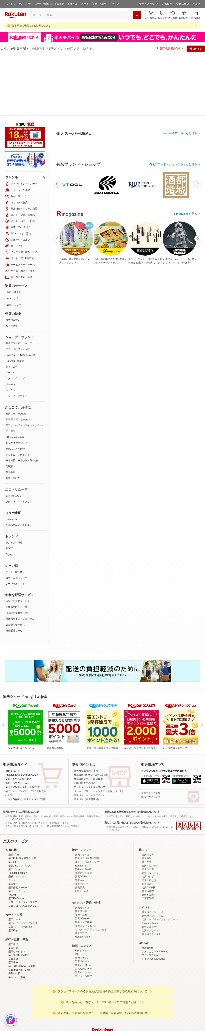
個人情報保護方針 (155, 1002)
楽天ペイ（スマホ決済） (21, 866)
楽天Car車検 (148, 827)
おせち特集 (12, 265)
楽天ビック (14, 809)
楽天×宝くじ (81, 823)
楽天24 (12, 801)
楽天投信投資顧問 (18, 894)
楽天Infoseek (82, 858)
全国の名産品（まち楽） (19, 464)
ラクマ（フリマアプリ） (19, 441)
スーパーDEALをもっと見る (179, 113)
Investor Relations (80, 1002)
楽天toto (79, 820)
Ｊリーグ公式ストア (16, 335)
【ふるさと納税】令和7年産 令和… (182, 340)
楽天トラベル (82, 794)
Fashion (59, 3)
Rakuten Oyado (83, 809)
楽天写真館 (148, 830)
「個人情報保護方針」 (56, 766)
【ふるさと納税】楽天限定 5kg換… (114, 340)
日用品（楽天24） (15, 376)
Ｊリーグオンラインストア (22, 841)
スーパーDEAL (43, 3)
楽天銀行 (13, 884)
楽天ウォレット (16, 891)
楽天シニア (148, 809)
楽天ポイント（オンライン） (89, 734)
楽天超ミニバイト (151, 873)
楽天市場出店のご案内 (86, 710)
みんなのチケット (84, 908)
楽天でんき (148, 794)
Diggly (9, 494)
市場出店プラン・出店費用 (88, 718)
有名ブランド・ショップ (19, 282)
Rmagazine (12, 458)
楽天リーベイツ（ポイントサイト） (25, 365)
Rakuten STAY (83, 805)
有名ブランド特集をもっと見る (177, 427)
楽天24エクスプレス (17, 382)
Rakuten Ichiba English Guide (21, 714)
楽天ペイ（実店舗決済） (87, 738)
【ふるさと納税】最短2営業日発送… (69, 340)
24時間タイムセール (17, 359)
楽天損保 (13, 898)
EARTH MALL (13, 435)
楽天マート (14, 823)
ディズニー (12, 306)
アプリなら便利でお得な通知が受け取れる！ (165, 710)
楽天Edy (12, 870)
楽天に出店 (182, 3)
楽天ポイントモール (152, 855)
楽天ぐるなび (149, 820)
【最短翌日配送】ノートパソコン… (91, 340)
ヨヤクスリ (148, 801)
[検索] (137, 15)
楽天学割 (10, 411)
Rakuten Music (83, 904)
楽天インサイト (150, 870)
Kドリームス (82, 830)
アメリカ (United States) (155, 891)
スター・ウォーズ (15, 318)
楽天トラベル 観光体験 (87, 797)
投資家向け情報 (61, 1002)
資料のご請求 (102, 714)
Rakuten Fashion (15, 300)
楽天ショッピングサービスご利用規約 (25, 730)
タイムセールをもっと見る (180, 365)
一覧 (42, 116)
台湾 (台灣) (148, 887)
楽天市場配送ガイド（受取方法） (23, 726)
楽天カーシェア (83, 812)
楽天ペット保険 (16, 916)
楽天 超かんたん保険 (19, 909)
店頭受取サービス (15, 564)
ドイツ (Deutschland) (153, 898)
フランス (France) (151, 894)
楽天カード (14, 859)
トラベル (72, 3)
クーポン (10, 370)
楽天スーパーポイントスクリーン (160, 859)
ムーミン (10, 329)
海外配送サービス (15, 570)
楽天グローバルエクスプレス (24, 845)
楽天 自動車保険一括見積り (23, 905)
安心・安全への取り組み (18, 718)
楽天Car (146, 823)
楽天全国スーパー (18, 827)
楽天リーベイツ (16, 830)
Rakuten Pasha (150, 862)
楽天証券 (13, 887)
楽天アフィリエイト (86, 865)
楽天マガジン (82, 897)
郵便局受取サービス (16, 546)
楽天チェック (149, 866)
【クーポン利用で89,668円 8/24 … (137, 340)
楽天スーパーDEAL (16, 353)
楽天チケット (82, 901)
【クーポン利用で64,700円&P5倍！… (160, 340)
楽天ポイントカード (152, 851)
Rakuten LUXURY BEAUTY (21, 294)
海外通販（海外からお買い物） (22, 400)
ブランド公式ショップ (18, 288)
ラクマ (12, 820)
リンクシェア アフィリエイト (91, 869)
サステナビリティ (150, 736)
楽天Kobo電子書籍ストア (22, 797)
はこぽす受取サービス (18, 552)
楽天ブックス (15, 794)
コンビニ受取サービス (18, 540)
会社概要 (45, 1002)
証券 (94, 3)
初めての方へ (12, 710)
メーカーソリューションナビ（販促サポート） (99, 730)
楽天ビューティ (150, 812)
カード (85, 3)
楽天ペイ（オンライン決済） (24, 862)
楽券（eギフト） (15, 417)
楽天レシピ (148, 816)
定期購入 (10, 406)
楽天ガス (146, 797)
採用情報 (138, 1002)
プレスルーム (123, 1002)
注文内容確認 (15, 738)
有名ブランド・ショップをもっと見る (173, 254)
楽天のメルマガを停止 (36, 738)
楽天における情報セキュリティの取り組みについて (132, 751)
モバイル (10, 3)
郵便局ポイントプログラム (20, 558)
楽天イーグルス (83, 912)
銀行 (103, 3)
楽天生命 (13, 902)
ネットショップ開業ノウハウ (89, 726)
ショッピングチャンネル (19, 394)
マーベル (10, 312)
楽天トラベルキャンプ (87, 801)
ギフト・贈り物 (14, 511)
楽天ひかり (81, 850)
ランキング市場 (14, 482)
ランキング (24, 3)
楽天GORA (81, 816)
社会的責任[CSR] (103, 1002)
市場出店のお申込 (83, 714)
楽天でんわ (81, 854)
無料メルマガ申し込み (17, 722)
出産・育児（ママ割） (18, 517)
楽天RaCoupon (16, 838)
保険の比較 (14, 913)
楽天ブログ (81, 872)
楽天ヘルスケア (150, 805)
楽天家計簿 (148, 838)
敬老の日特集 (13, 259)
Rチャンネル (82, 890)
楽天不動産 (148, 834)
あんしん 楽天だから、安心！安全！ (188, 765)
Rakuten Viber (83, 876)
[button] (162, 15)
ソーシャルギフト (15, 523)
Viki (77, 893)
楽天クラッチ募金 (150, 732)
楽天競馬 (80, 827)
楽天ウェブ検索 (83, 861)
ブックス (114, 3)
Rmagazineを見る (185, 479)
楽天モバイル (82, 847)
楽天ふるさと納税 (15, 388)
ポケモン (10, 324)
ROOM (9, 488)
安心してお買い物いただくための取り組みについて (132, 762)
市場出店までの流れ (84, 722)
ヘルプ (196, 3)
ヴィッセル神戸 (83, 915)
